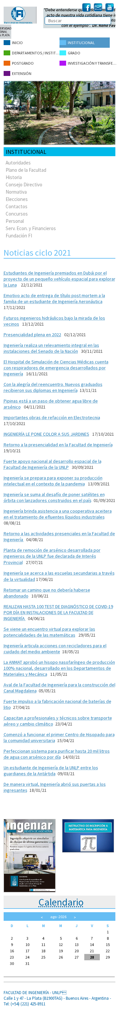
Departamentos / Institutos (36, 52)
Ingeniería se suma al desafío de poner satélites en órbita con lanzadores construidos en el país (54, 497)
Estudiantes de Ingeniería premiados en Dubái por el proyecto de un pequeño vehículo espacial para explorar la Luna (59, 279)
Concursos (17, 214)
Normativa (16, 192)
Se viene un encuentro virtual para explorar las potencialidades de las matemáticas (49, 632)
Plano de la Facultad (26, 170)
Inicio (17, 42)
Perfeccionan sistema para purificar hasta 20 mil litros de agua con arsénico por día (57, 754)
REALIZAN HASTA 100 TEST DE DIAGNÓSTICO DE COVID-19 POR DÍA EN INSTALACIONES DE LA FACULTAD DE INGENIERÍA (58, 612)
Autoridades (18, 162)
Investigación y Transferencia (92, 63)
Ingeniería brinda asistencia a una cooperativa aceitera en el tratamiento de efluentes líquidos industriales (58, 514)
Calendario (61, 902)
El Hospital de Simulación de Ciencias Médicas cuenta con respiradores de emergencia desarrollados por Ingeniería (56, 368)
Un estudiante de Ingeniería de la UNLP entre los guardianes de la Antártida (51, 771)
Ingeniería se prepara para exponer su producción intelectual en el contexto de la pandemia (53, 481)
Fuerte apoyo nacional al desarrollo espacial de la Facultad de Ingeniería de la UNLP (52, 464)
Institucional (81, 42)
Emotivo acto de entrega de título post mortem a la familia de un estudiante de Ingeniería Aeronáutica (54, 298)
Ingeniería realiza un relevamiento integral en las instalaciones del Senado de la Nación (51, 348)
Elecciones (17, 199)
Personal (15, 221)
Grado (74, 52)
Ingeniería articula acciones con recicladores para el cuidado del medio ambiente (55, 649)
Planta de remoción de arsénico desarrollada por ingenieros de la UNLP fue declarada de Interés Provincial (52, 556)
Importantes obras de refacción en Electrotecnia (52, 417)
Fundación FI (19, 235)
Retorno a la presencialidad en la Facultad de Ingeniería (58, 445)
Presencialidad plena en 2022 (32, 335)
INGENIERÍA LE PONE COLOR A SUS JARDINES (46, 434)
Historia (14, 177)
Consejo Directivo (24, 184)
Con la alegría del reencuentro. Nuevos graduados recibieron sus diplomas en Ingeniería (53, 387)
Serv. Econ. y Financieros (31, 228)
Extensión (21, 73)
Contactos (16, 206)
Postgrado (23, 63)
